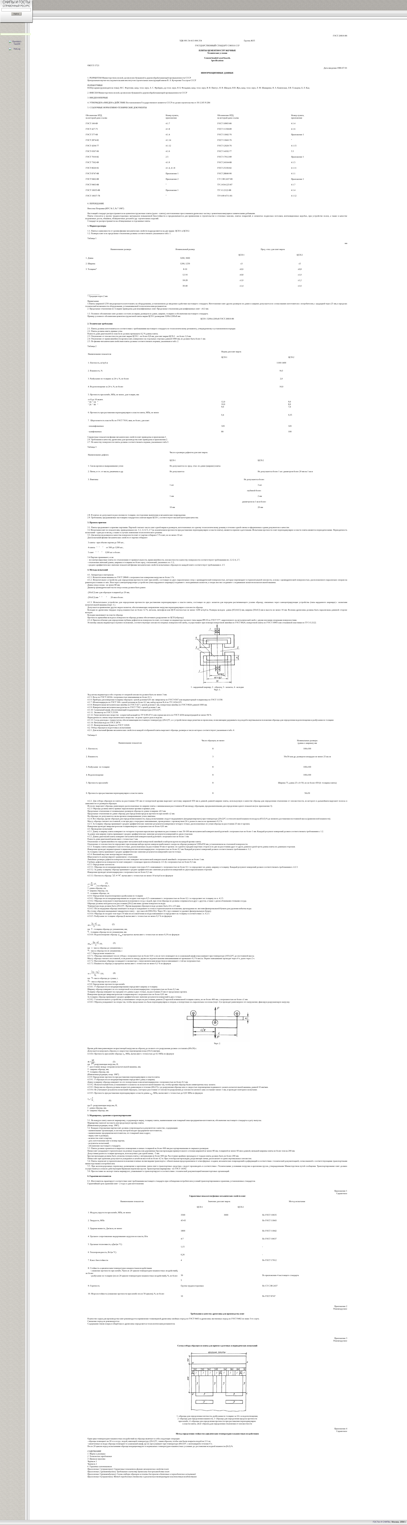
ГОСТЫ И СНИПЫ (381, 1522)
